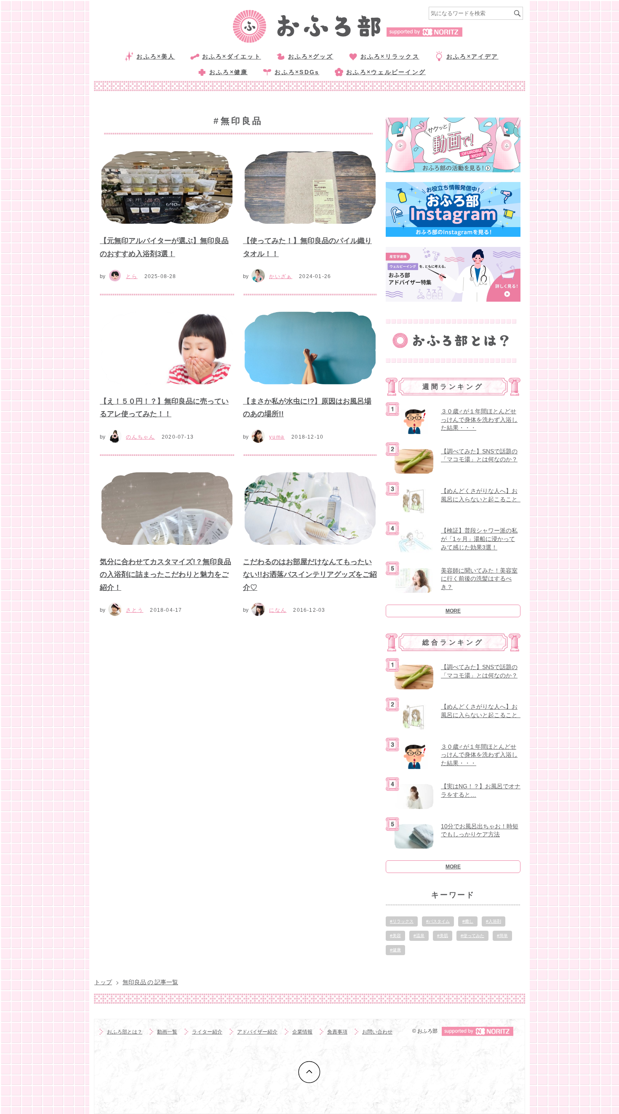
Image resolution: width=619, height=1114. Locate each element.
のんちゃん (140, 437)
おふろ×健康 (228, 72)
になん (277, 610)
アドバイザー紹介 (257, 1032)
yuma (277, 437)
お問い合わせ (377, 1032)
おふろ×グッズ (311, 56)
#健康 (395, 950)
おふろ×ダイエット (231, 56)
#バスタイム (438, 921)
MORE (453, 611)
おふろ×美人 (155, 56)
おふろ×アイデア (472, 56)
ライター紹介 (207, 1032)
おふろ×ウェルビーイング (386, 72)
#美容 (395, 935)
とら (132, 276)
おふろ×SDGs (297, 72)
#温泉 (419, 935)
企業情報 (302, 1032)
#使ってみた (472, 935)
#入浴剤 (493, 921)
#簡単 (502, 935)
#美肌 (442, 935)
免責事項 (337, 1032)
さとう (134, 610)
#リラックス (402, 921)
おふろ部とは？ (124, 1032)
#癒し (467, 921)
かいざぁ (280, 276)
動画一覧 (167, 1032)
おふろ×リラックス (389, 56)
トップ (103, 982)
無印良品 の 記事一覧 (150, 982)
